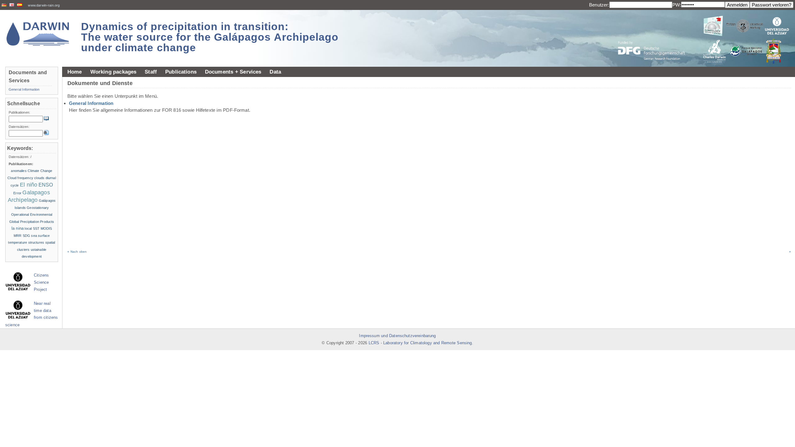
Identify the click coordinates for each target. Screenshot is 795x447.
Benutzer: (599, 4)
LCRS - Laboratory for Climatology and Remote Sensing (420, 343)
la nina (17, 228)
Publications (181, 71)
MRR (17, 235)
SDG (26, 235)
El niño (28, 185)
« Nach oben (77, 251)
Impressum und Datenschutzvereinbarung (397, 336)
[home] (38, 34)
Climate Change (40, 171)
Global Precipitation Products (31, 222)
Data (275, 71)
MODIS (46, 228)
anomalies (18, 171)
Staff (151, 71)
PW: (676, 4)
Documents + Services (233, 71)
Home (74, 71)
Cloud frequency (20, 178)
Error (17, 193)
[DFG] (655, 36)
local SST (32, 228)
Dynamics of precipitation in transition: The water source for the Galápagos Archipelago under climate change (209, 36)
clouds (39, 178)
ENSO (46, 184)
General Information (91, 103)
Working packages (113, 71)
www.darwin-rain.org (44, 5)
